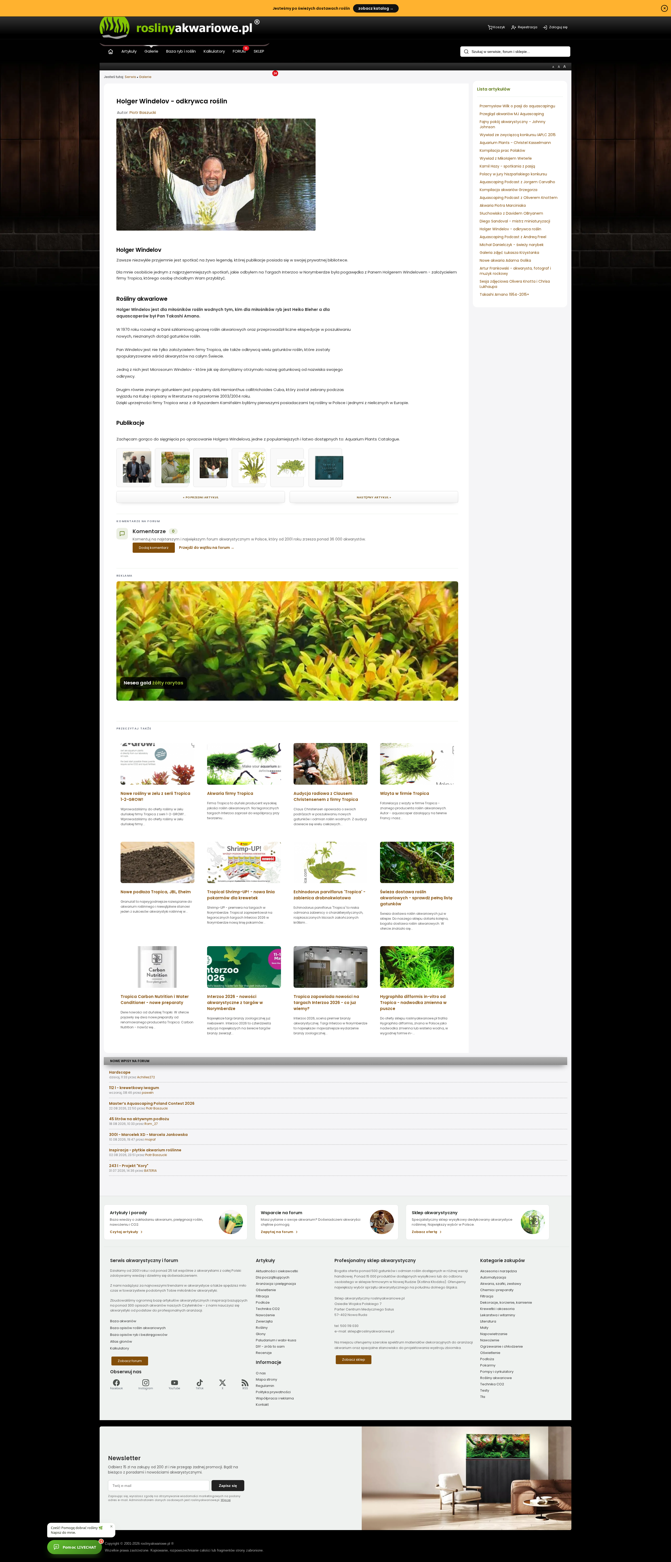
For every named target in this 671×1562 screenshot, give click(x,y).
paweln (148, 1092)
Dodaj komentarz (154, 547)
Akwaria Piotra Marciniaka (503, 205)
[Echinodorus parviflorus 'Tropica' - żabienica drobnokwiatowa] (330, 885)
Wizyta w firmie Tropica (404, 793)
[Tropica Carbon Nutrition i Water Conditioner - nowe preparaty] (157, 989)
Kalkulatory (119, 1348)
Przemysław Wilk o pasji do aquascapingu (517, 106)
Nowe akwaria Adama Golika (505, 260)
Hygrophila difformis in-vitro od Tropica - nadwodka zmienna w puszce (413, 1002)
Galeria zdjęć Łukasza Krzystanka (509, 252)
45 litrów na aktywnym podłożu (139, 1119)
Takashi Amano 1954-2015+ (504, 294)
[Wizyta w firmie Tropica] (417, 786)
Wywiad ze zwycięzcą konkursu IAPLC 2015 (518, 134)
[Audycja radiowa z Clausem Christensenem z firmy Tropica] (330, 786)
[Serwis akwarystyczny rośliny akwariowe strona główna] (110, 50)
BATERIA (150, 1170)
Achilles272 (146, 1077)
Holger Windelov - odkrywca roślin (510, 229)
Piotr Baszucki (142, 112)
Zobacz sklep (353, 1359)
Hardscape (120, 1072)
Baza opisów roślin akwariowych (138, 1327)
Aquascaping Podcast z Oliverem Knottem (519, 197)
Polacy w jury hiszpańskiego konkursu (513, 174)
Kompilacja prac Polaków (502, 150)
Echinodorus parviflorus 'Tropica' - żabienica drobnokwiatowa (329, 895)
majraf (150, 1139)
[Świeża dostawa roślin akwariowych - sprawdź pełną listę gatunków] (417, 885)
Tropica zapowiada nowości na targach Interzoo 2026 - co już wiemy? (326, 1002)
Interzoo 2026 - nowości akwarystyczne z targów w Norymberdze (235, 1002)
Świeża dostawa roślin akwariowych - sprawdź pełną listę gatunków (416, 898)
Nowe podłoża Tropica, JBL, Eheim (156, 892)
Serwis (130, 76)
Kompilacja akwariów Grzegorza (508, 189)
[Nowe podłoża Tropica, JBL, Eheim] (157, 885)
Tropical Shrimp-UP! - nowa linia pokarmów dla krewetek (241, 895)
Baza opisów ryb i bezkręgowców (138, 1334)
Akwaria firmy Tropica (230, 793)
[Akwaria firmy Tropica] (244, 786)
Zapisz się (228, 1485)
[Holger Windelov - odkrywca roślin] (216, 229)
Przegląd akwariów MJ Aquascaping (512, 113)
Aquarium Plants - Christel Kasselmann (515, 142)
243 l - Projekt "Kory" (128, 1165)
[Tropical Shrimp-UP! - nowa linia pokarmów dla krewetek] (244, 885)
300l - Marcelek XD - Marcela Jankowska (148, 1134)
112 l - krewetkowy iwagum (134, 1087)
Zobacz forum (130, 1360)
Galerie (145, 76)
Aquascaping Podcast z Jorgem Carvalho (517, 182)
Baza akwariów (123, 1321)
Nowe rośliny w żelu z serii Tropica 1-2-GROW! (155, 796)
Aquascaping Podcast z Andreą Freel (513, 236)
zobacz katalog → (375, 8)
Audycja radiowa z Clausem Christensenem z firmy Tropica (326, 796)
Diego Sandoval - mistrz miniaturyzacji (515, 221)
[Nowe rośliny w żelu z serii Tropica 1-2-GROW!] (157, 786)
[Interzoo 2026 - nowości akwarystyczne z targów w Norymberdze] (244, 989)
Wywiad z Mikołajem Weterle (506, 158)
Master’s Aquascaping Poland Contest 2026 (151, 1103)
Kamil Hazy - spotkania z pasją (507, 166)
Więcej (226, 1500)
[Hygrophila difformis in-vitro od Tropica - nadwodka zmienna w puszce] (417, 989)
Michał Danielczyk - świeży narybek (512, 244)
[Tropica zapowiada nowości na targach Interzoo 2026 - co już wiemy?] (330, 989)
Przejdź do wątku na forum (204, 547)
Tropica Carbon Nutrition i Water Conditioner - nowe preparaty (155, 999)
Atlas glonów (121, 1341)
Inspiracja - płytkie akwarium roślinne (145, 1150)
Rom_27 (151, 1124)
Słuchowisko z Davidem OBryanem (511, 213)
